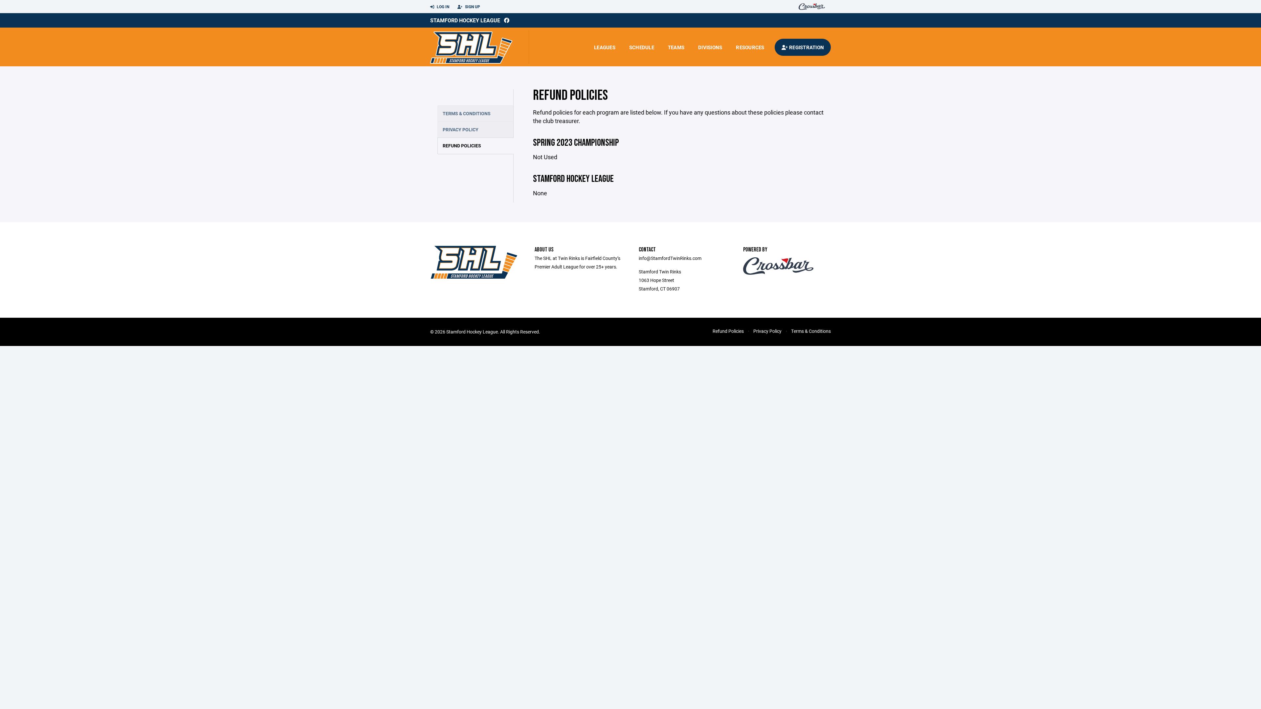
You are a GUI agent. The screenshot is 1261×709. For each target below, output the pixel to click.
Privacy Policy (460, 129)
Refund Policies (462, 145)
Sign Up (472, 6)
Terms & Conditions (467, 113)
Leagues (604, 47)
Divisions (710, 47)
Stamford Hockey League (465, 20)
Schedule (641, 47)
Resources (750, 47)
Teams (676, 47)
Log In (442, 6)
